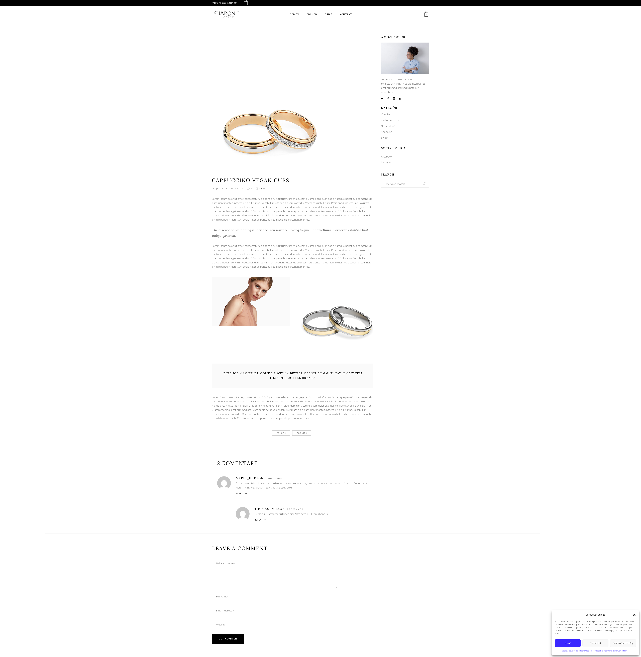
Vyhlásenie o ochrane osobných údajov (610, 650)
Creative (385, 114)
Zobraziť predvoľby (623, 643)
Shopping (386, 131)
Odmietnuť (595, 643)
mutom (239, 188)
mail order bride (390, 120)
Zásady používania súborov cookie (577, 650)
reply (239, 493)
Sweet (263, 188)
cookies (302, 433)
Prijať (568, 643)
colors (281, 433)
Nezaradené (388, 126)
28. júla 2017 (219, 188)
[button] (634, 614)
